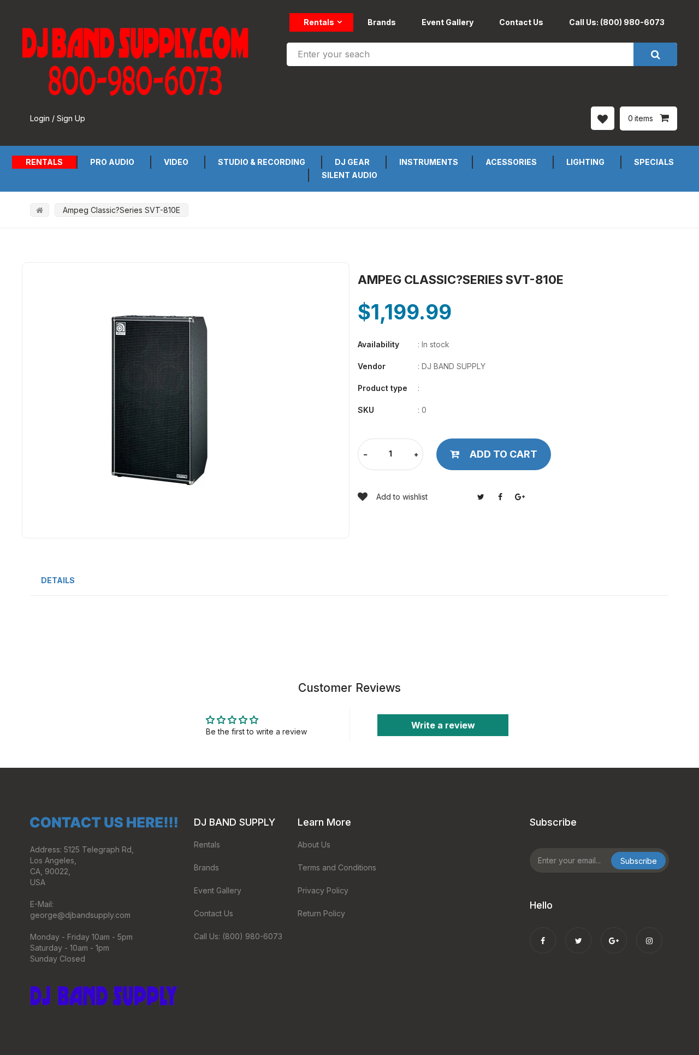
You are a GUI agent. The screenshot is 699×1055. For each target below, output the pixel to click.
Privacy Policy (323, 890)
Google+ (520, 497)
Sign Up (71, 118)
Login (40, 118)
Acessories (511, 162)
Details (58, 580)
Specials (654, 162)
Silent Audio (349, 175)
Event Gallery (447, 22)
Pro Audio (112, 162)
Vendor (372, 366)
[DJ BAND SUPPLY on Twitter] (578, 933)
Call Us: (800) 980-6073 (617, 22)
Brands (382, 22)
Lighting (585, 162)
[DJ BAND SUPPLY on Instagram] (649, 933)
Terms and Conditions (337, 867)
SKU (366, 409)
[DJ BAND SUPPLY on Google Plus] (613, 933)
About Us (314, 844)
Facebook (500, 497)
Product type (382, 388)
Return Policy (321, 913)
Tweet (480, 497)
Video (176, 162)
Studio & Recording (261, 162)
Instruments (428, 162)
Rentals (319, 22)
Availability (378, 344)
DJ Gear (352, 162)
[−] (365, 455)
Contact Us (521, 22)
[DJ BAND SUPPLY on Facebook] (542, 933)
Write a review (443, 725)
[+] (416, 455)
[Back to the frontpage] (39, 210)
